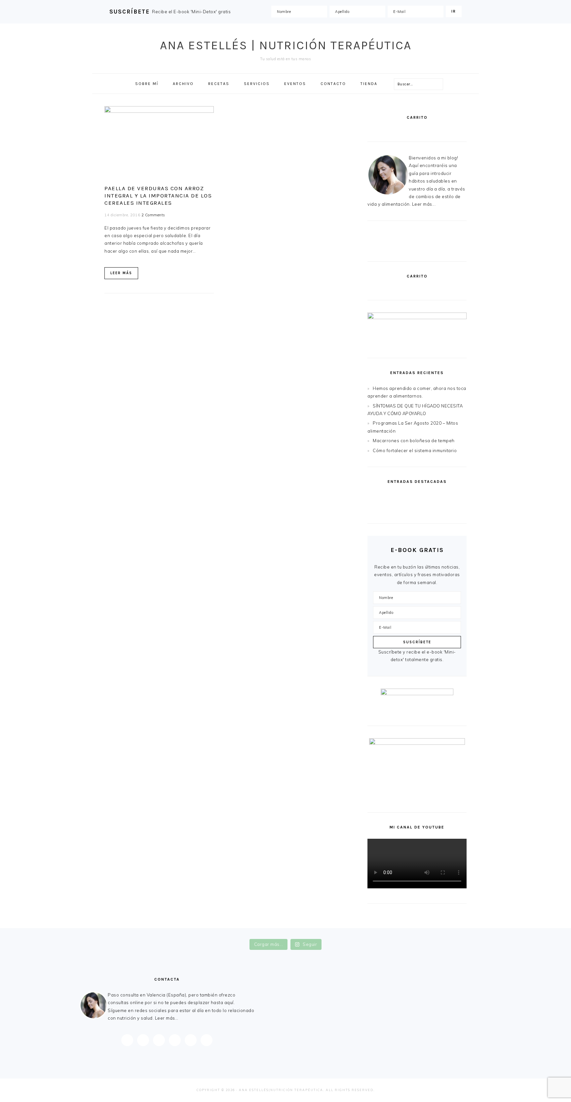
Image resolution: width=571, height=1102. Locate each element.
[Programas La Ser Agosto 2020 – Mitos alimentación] (391, 512)
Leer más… (166, 1018)
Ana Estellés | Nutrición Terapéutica (285, 45)
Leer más (121, 273)
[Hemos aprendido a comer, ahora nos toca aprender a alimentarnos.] (391, 497)
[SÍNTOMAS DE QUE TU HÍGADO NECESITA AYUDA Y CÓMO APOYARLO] (442, 497)
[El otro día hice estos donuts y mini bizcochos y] (323, 932)
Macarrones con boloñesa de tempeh (414, 440)
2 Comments (153, 215)
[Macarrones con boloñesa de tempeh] (442, 512)
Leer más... (424, 204)
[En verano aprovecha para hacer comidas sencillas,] (400, 932)
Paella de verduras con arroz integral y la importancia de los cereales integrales (158, 195)
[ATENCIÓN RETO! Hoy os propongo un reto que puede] (477, 932)
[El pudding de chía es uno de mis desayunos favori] (93, 932)
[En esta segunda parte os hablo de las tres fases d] (170, 932)
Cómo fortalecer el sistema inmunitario (415, 450)
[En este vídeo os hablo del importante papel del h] (246, 932)
